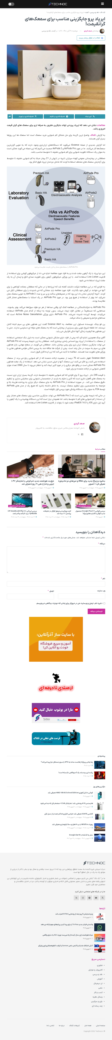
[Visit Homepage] (57, 4)
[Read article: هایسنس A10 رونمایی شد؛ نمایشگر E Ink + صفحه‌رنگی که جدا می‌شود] (99, 806)
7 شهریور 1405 (87, 796)
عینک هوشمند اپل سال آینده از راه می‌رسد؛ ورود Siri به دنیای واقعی (67, 935)
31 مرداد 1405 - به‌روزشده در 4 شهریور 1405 (79, 828)
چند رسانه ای (97, 1006)
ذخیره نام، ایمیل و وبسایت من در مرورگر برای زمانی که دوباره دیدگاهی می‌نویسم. (69, 603)
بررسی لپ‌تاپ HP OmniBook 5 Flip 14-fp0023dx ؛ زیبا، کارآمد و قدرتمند (22, 512)
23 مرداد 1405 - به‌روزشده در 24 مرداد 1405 (23, 517)
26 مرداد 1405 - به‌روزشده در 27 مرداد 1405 (57, 517)
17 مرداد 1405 (87, 776)
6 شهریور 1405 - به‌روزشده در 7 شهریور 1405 (79, 807)
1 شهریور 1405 (100, 517)
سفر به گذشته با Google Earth (81, 835)
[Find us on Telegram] (89, 897)
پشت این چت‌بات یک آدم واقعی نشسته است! (75, 772)
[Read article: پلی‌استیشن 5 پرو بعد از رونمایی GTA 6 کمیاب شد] (99, 917)
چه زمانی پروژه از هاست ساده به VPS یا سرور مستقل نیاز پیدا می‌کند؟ (67, 762)
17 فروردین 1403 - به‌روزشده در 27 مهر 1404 (79, 838)
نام (103, 578)
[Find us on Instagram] (83, 897)
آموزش (99, 979)
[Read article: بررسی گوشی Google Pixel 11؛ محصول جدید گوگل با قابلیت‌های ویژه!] (90, 501)
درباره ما (62, 1025)
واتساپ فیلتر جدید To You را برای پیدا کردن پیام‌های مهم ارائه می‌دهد (67, 924)
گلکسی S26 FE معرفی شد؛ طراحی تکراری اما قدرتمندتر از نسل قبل (68, 814)
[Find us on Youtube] (96, 897)
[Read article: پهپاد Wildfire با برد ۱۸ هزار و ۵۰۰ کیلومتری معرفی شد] (99, 827)
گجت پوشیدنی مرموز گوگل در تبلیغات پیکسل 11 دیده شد (57, 512)
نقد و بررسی (94, 12)
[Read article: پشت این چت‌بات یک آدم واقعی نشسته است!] (99, 775)
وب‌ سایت (101, 591)
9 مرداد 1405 (87, 765)
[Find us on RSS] (76, 897)
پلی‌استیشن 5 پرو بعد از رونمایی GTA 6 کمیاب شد (74, 914)
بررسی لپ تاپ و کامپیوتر (17, 506)
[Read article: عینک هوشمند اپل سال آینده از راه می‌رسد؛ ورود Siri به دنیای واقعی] (99, 938)
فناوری (99, 965)
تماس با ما (50, 1025)
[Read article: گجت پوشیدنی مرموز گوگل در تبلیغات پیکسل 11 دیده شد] (56, 501)
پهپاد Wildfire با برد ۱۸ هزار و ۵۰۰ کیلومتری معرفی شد (72, 824)
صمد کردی (88, 31)
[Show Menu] (102, 4)
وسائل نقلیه (97, 997)
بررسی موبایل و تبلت (84, 506)
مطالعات (101, 125)
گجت (87, 12)
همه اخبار (87, 1025)
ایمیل (51, 591)
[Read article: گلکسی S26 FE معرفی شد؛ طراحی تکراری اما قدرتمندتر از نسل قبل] (99, 817)
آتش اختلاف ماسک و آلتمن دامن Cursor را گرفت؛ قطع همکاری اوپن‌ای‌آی (65, 946)
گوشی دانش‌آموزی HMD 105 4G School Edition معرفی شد (70, 793)
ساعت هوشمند (14, 476)
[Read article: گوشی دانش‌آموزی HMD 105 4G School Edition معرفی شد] (99, 795)
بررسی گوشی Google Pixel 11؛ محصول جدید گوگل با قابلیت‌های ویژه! (90, 512)
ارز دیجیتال (98, 983)
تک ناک (102, 12)
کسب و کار (98, 992)
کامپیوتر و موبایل (95, 970)
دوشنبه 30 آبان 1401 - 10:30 (68, 31)
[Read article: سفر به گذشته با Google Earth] (99, 838)
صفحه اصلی (100, 1025)
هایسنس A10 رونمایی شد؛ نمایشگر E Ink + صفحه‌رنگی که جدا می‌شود (66, 803)
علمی (100, 988)
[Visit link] (56, 639)
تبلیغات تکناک (74, 1025)
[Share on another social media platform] (10, 116)
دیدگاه (101, 543)
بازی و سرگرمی (96, 1001)
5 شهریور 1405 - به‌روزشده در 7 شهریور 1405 (91, 488)
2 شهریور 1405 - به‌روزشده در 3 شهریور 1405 (40, 488)
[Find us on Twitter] (102, 897)
